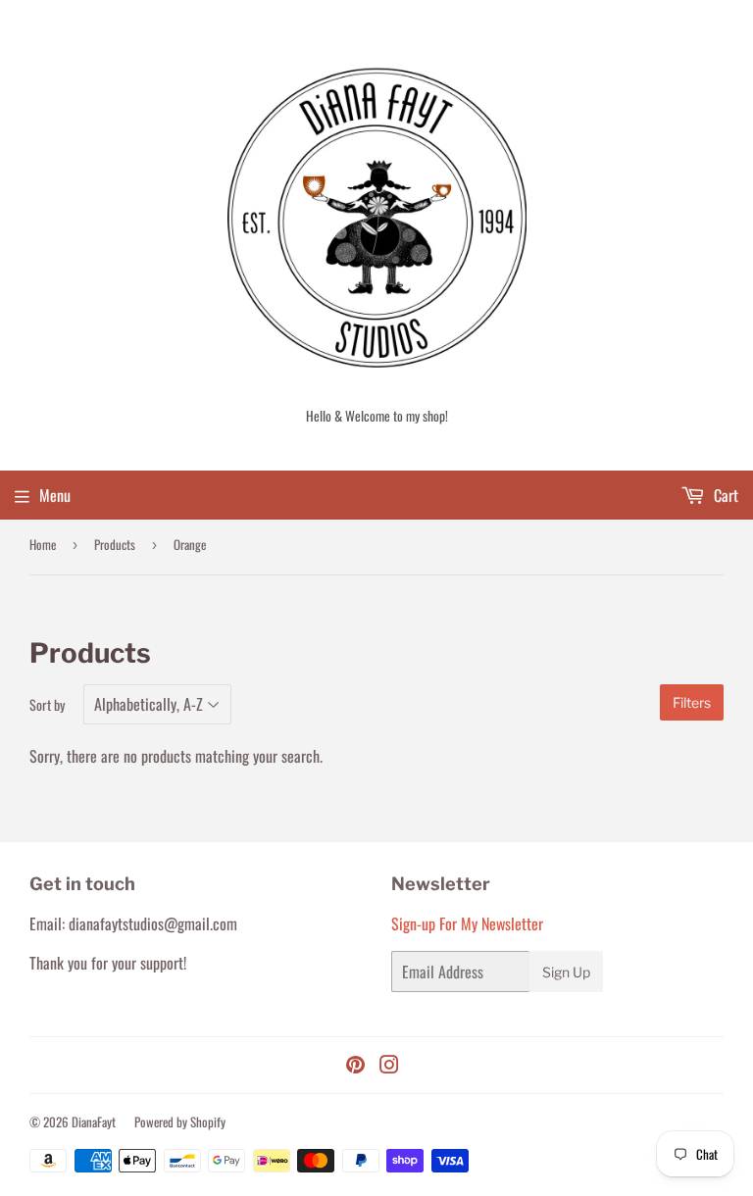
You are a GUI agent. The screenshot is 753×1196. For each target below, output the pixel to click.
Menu (55, 495)
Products (114, 544)
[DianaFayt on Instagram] (389, 1065)
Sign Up (566, 972)
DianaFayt (94, 1121)
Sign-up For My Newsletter (467, 923)
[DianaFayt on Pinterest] (355, 1065)
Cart (724, 495)
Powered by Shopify (180, 1121)
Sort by (47, 704)
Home (42, 544)
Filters (692, 702)
